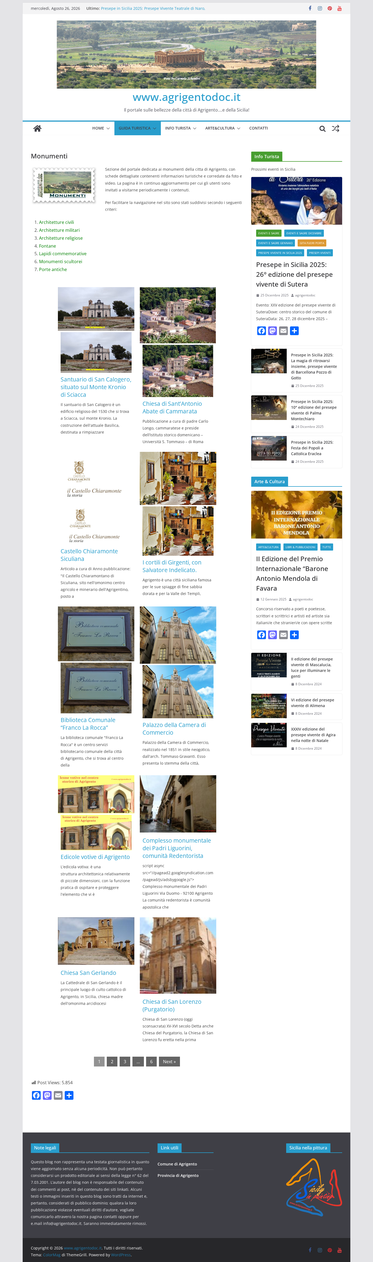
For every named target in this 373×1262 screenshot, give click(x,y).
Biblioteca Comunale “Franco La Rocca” (88, 723)
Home (98, 128)
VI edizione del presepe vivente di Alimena (312, 702)
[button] (107, 128)
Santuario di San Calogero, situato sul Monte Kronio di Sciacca (96, 386)
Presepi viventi (320, 253)
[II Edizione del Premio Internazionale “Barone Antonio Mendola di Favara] (296, 515)
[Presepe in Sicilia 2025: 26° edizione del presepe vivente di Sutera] (296, 201)
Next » (169, 1062)
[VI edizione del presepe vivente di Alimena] (269, 707)
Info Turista (178, 128)
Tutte (326, 547)
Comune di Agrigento (177, 1164)
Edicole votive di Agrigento (95, 857)
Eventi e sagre (268, 233)
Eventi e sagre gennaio (275, 243)
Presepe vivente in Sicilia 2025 (280, 253)
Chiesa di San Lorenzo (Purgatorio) (172, 1005)
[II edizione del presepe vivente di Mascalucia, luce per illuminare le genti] (269, 671)
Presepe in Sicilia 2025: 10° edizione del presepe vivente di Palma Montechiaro (314, 410)
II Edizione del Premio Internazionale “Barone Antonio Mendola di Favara (292, 573)
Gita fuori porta (312, 243)
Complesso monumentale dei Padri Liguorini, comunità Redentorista (177, 848)
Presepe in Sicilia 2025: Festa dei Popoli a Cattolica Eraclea (312, 448)
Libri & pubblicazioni (300, 547)
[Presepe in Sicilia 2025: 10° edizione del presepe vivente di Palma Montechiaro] (269, 414)
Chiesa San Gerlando (88, 972)
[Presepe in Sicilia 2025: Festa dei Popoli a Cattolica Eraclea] (269, 452)
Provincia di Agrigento (178, 1175)
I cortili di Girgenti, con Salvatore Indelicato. (172, 566)
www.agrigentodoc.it (187, 96)
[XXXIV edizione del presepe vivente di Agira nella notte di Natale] (269, 739)
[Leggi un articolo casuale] (335, 128)
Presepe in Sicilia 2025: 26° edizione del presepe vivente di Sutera (294, 274)
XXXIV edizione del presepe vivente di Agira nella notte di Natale (313, 734)
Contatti (258, 128)
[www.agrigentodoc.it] (37, 128)
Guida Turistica (134, 128)
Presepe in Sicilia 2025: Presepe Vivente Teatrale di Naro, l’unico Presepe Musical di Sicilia (153, 11)
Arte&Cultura (220, 128)
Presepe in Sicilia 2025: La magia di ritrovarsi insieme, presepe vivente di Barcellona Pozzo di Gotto (314, 366)
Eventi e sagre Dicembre (304, 233)
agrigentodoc (305, 295)
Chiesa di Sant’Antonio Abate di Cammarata (172, 407)
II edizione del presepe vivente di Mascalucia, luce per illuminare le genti (312, 667)
